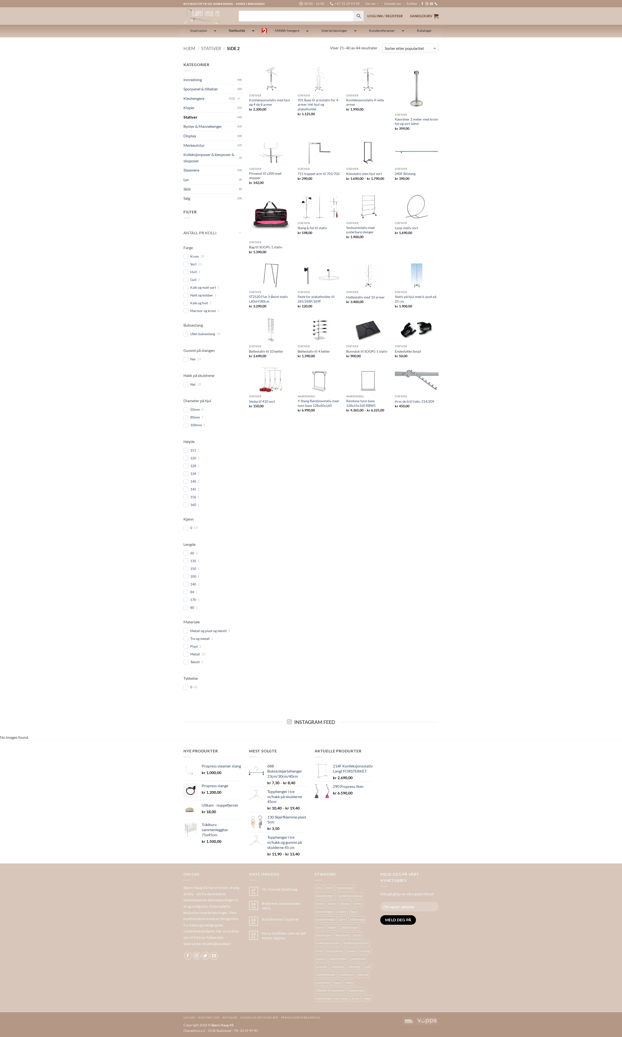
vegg (366, 998)
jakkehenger (349, 927)
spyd (337, 983)
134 (193, 473)
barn (329, 888)
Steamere (191, 170)
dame (332, 904)
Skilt (187, 189)
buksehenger (325, 896)
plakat (320, 959)
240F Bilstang (405, 174)
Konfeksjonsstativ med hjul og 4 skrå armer (269, 102)
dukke (342, 912)
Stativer (211, 48)
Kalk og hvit (199, 303)
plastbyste (358, 959)
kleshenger (323, 935)
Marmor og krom (203, 311)
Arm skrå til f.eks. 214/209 (414, 401)
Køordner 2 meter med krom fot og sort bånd (416, 121)
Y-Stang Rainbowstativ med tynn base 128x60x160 (318, 403)
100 (193, 576)
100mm (196, 425)
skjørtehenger (326, 974)
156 (193, 497)
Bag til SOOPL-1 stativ (265, 247)
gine (343, 919)
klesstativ (342, 935)
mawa (351, 951)
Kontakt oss (392, 4)
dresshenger (324, 912)
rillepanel (337, 967)
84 (192, 592)
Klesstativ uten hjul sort (364, 174)
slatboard (346, 974)
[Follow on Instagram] (426, 4)
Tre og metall (200, 638)
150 (193, 568)
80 (192, 607)
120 (193, 458)
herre (320, 927)
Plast (194, 646)
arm (319, 888)
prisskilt (321, 967)
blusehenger (345, 888)
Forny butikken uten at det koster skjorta (284, 935)
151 (193, 450)
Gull (193, 280)
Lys (186, 179)
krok (319, 951)
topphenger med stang (331, 998)
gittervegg (357, 919)
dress (358, 904)
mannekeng (335, 951)
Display (189, 135)
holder (332, 927)
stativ (349, 983)
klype (357, 935)
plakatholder (338, 959)
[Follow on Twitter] (205, 956)
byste (320, 904)
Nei (193, 359)
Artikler (411, 4)
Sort (193, 264)
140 (193, 481)
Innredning (192, 79)
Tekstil (195, 662)
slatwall (362, 974)
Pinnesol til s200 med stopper (265, 175)
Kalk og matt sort (203, 287)
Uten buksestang (202, 334)
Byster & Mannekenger (202, 126)
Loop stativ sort (406, 228)
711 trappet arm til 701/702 (319, 174)
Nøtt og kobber (201, 295)
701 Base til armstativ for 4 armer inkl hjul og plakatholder (318, 104)
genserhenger (325, 919)
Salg (186, 198)
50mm (195, 409)
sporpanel (323, 983)
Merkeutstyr (194, 145)
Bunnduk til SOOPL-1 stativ (366, 351)
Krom (194, 256)
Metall (195, 654)
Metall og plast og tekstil (208, 631)
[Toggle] (239, 98)
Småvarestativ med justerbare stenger (360, 230)
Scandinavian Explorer (280, 919)
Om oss (370, 4)
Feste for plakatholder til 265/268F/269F (316, 299)
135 (193, 561)
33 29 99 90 (249, 1030)
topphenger (357, 990)
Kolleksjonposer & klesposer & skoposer (208, 157)
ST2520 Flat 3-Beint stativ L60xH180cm (268, 299)
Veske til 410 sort (262, 401)
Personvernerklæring (300, 1017)
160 (193, 505)
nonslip (365, 951)
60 (192, 553)
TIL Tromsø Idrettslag (279, 889)
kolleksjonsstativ (327, 943)
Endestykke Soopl (408, 351)
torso (355, 998)
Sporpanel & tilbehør (200, 89)
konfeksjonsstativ (356, 943)
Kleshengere (193, 98)
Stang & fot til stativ (312, 228)
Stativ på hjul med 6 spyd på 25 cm (415, 299)
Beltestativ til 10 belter (266, 351)
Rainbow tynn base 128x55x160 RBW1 (361, 403)
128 (193, 466)
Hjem (189, 48)
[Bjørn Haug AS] (207, 16)
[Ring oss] (436, 4)
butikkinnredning (350, 896)
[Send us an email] (431, 4)
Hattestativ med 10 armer (365, 297)
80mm (195, 417)
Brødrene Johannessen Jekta (281, 905)
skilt (368, 967)
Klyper (189, 107)
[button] (424, 16)
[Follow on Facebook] (422, 4)
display (345, 904)
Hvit (193, 272)
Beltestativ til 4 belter (314, 351)
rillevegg (354, 967)
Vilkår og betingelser (259, 1017)
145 (193, 489)
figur (354, 912)
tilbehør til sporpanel (330, 990)
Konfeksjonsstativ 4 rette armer (365, 102)
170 (193, 600)
